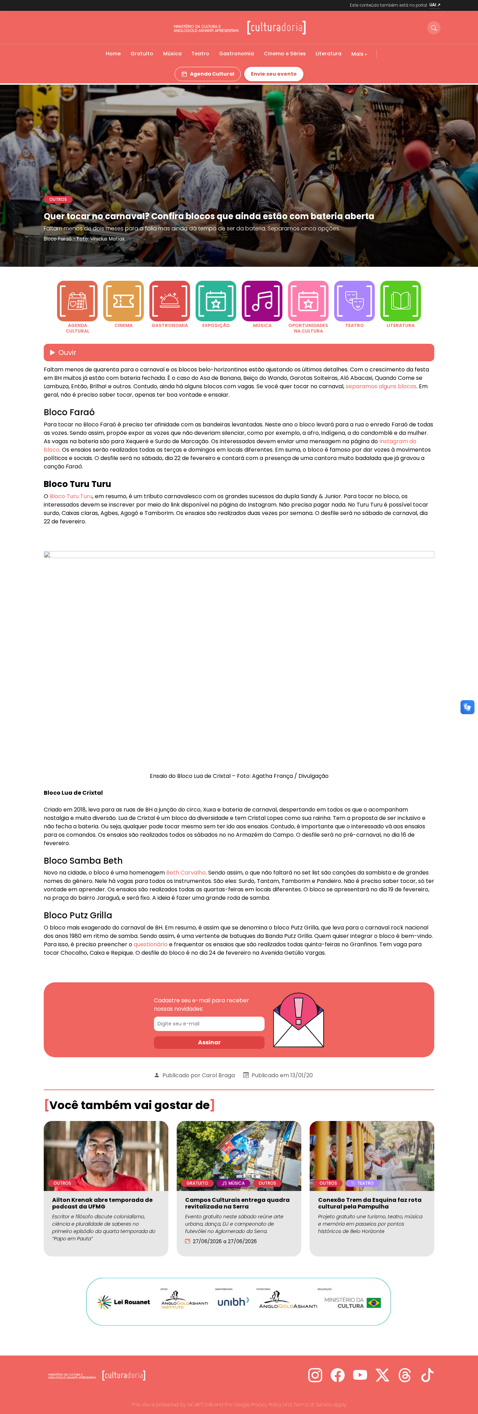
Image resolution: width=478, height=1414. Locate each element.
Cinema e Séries (285, 53)
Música (172, 53)
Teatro (200, 53)
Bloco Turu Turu (71, 496)
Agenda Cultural (212, 73)
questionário (151, 944)
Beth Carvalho (186, 873)
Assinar (209, 1042)
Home (113, 53)
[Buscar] (434, 27)
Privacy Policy (266, 1404)
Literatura (329, 53)
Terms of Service (313, 1404)
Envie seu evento (274, 73)
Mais (358, 53)
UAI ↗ (435, 5)
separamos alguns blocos (380, 386)
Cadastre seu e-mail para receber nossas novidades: (201, 1004)
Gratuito (142, 53)
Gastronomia (236, 53)
